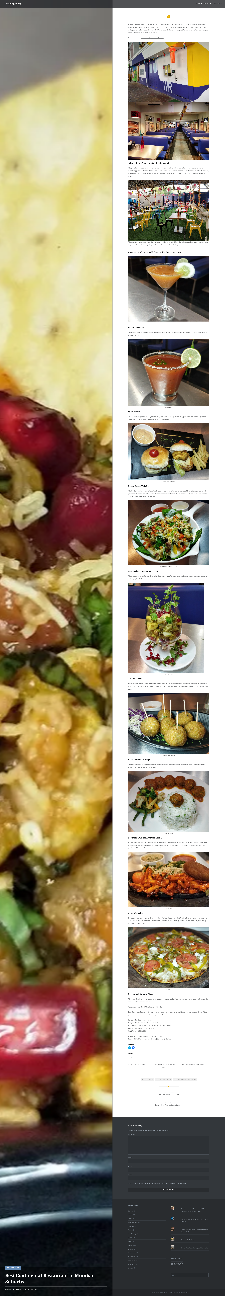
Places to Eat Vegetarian (163, 1079)
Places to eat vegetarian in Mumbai (185, 1079)
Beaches (130, 1211)
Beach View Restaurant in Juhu (151, 1007)
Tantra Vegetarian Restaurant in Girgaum (193, 1064)
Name (130, 1157)
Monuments (132, 1253)
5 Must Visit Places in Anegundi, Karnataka (194, 1248)
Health (130, 1241)
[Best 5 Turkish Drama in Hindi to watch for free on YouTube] (190, 1227)
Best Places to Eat (147, 1079)
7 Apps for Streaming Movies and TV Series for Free (194, 1220)
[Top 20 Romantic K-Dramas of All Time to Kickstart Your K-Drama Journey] (190, 1206)
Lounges (130, 1249)
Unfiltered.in (12, 4)
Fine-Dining (11, 1267)
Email (130, 1166)
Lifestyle (216, 3)
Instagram (146, 1039)
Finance (130, 1230)
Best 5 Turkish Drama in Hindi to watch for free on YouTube (194, 1231)
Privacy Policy (165, 1183)
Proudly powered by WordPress (158, 1292)
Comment (132, 1134)
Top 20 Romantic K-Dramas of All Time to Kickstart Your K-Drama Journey (194, 1210)
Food (198, 3)
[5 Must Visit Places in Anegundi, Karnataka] (190, 1245)
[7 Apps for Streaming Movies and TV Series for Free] (190, 1216)
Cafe (129, 1218)
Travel (206, 3)
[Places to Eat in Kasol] (190, 1237)
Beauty (130, 1215)
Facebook (131, 1039)
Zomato (153, 1039)
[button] (168, 72)
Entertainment (132, 1222)
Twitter (139, 1039)
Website (131, 1174)
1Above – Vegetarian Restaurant (137, 1064)
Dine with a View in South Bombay (152, 38)
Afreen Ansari (17, 1289)
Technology (131, 1264)
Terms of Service (177, 1183)
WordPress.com (183, 1292)
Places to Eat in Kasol (187, 1240)
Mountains (131, 1256)
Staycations (131, 1260)
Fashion (130, 1226)
